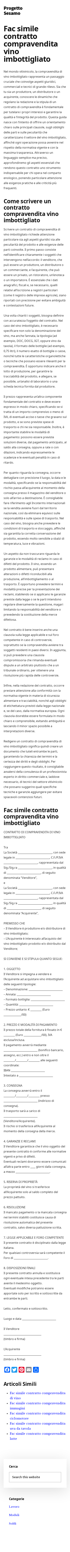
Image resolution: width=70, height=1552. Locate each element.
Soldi (12, 1523)
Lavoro (14, 1506)
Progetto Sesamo (13, 10)
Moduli (14, 1515)
